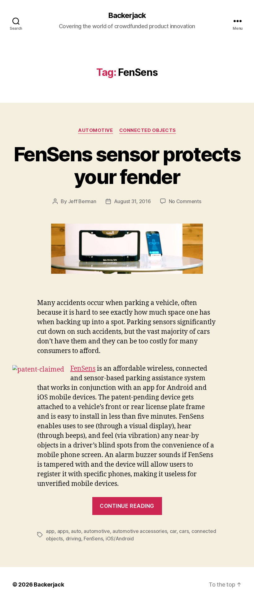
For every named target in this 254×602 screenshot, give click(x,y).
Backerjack (127, 15)
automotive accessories (139, 531)
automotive (97, 531)
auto (76, 531)
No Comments (185, 201)
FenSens (82, 368)
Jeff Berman (82, 201)
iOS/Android (120, 538)
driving (73, 538)
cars (184, 531)
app (50, 531)
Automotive (95, 130)
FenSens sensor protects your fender (127, 165)
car (173, 531)
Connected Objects (147, 130)
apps (62, 531)
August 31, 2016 (132, 201)
